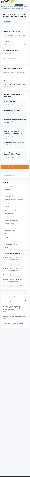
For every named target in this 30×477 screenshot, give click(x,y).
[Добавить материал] (3, 4)
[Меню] (27, 1)
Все (25, 293)
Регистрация (19, 5)
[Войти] (8, 4)
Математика (7, 21)
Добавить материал (16, 167)
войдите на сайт (8, 86)
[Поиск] (6, 4)
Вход (13, 5)
